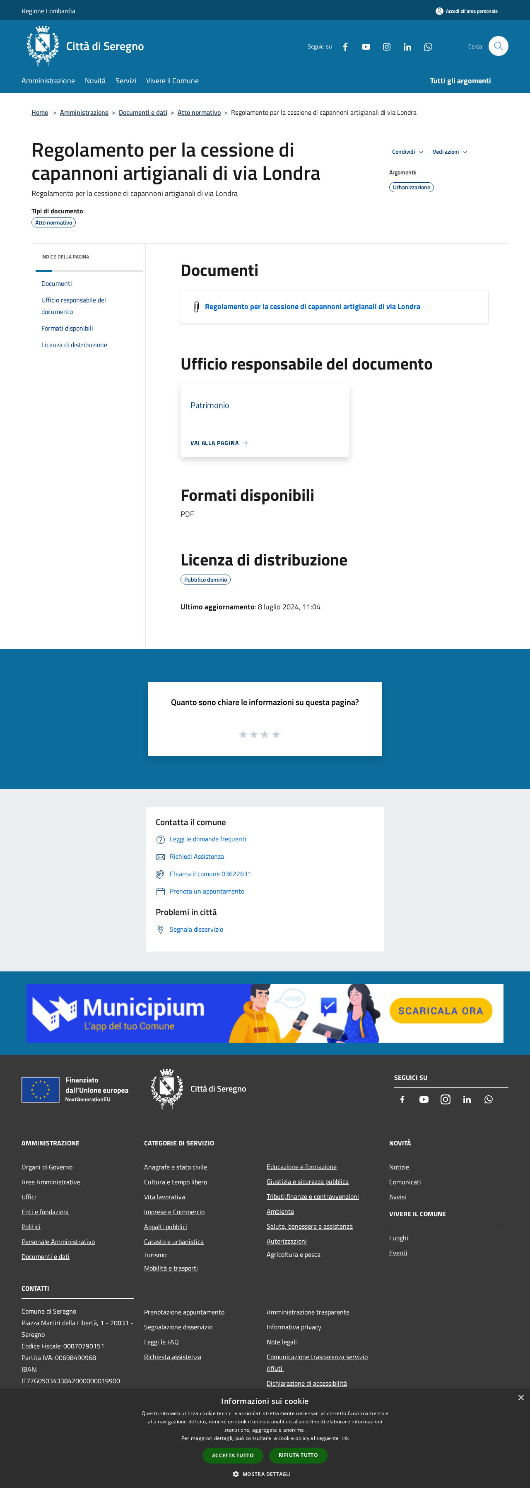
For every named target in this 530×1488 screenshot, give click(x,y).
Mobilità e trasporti (171, 1268)
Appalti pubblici (165, 1227)
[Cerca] (498, 46)
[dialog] (265, 1438)
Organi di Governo (47, 1167)
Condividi (404, 151)
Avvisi (397, 1197)
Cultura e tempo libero (175, 1182)
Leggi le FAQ (161, 1342)
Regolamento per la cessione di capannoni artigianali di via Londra (312, 306)
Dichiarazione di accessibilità (307, 1383)
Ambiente (280, 1211)
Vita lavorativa (164, 1197)
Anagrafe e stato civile (175, 1167)
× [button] (521, 1398)
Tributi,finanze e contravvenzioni (313, 1196)
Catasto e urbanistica (174, 1241)
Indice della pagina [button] (65, 257)
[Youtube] (362, 45)
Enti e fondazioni (45, 1212)
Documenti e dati (143, 112)
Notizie (399, 1167)
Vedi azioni (446, 151)
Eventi (398, 1253)
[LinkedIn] (404, 45)
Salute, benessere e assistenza (310, 1226)
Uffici (29, 1197)
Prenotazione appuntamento (184, 1312)
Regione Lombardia (48, 11)
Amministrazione (84, 112)
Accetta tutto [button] (233, 1455)
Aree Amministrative (51, 1182)
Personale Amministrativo (58, 1241)
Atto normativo (199, 112)
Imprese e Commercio (174, 1212)
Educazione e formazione (302, 1167)
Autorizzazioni (287, 1241)
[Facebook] (342, 45)
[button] (265, 1474)
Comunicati (405, 1182)
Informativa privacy (294, 1327)
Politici (31, 1227)
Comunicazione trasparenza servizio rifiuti (317, 1362)
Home (39, 112)
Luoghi (398, 1238)
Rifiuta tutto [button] (298, 1455)
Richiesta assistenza (172, 1357)
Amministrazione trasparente (308, 1312)
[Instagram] (383, 45)
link (344, 1438)
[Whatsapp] (425, 45)
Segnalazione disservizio (178, 1327)
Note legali (282, 1342)
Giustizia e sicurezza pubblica (308, 1181)
